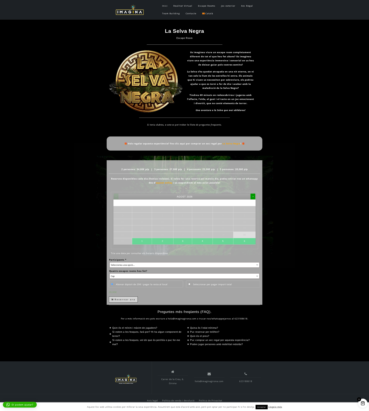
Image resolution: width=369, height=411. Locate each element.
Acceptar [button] (261, 407)
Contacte (191, 13)
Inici (165, 5)
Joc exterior (228, 5)
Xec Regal (247, 5)
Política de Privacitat (210, 400)
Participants (117, 259)
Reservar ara (125, 299)
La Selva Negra (231, 143)
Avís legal (152, 400)
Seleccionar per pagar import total (212, 284)
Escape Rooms (206, 5)
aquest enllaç (164, 182)
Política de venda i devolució (178, 400)
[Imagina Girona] (126, 379)
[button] (20, 405)
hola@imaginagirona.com (209, 381)
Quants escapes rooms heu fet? (128, 270)
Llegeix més (275, 406)
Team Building (171, 13)
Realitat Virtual (182, 5)
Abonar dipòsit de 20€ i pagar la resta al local (141, 284)
